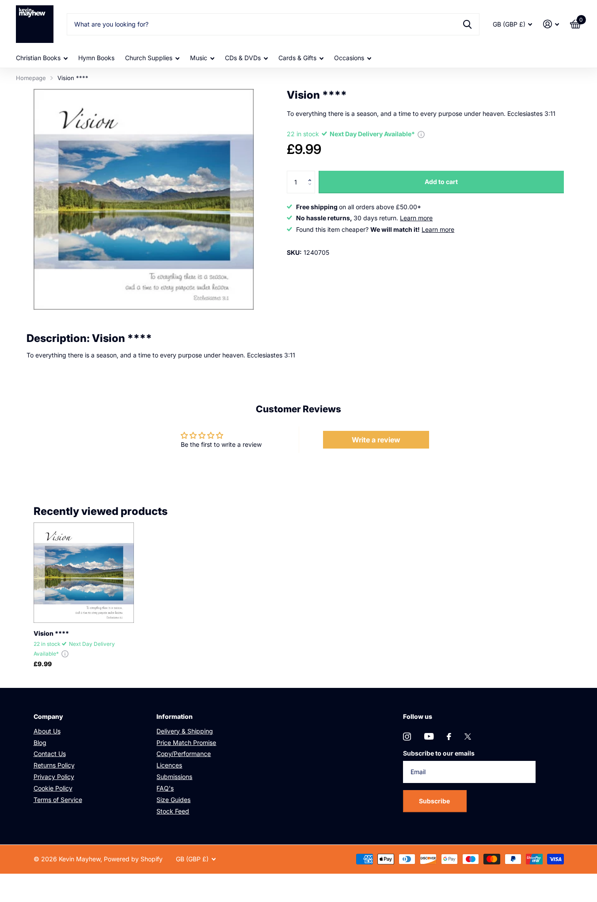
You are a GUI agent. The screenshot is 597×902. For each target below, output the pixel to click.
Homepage (31, 77)
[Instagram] (407, 737)
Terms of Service (58, 799)
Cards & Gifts (297, 57)
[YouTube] (428, 736)
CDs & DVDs (243, 57)
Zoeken (467, 24)
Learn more (416, 218)
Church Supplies (148, 57)
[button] (311, 174)
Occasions (349, 57)
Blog (40, 742)
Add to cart (441, 181)
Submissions (174, 776)
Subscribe (435, 801)
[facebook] (449, 736)
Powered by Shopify (133, 859)
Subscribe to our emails (439, 753)
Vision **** (51, 633)
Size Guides (173, 799)
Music (198, 57)
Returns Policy (54, 765)
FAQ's (165, 788)
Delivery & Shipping (184, 731)
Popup (421, 134)
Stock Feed (172, 811)
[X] (467, 736)
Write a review (376, 439)
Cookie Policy (53, 788)
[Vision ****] (84, 572)
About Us (47, 731)
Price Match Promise (186, 742)
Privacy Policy (54, 776)
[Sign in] (551, 24)
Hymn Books (96, 57)
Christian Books (38, 57)
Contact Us (50, 753)
